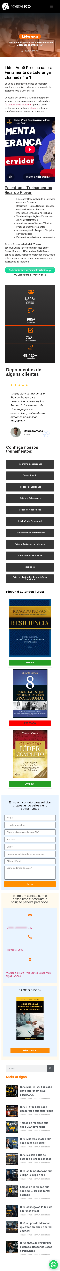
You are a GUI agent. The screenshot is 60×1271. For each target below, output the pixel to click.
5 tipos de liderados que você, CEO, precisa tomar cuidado (35, 1190)
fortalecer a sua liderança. (18, 104)
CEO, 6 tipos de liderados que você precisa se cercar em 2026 (36, 1227)
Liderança (30, 36)
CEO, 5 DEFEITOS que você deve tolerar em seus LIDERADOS (36, 1090)
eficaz (33, 108)
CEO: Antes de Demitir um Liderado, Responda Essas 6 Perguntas (36, 1246)
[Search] (50, 1068)
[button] (51, 6)
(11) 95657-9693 (14, 949)
